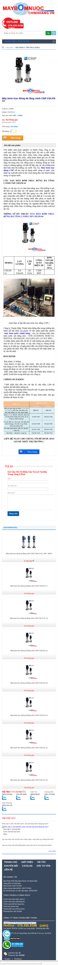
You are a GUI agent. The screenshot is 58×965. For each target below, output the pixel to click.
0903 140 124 (7, 805)
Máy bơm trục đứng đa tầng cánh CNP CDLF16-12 (29, 748)
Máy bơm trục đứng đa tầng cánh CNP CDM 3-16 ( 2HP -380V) (29, 554)
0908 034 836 (7, 794)
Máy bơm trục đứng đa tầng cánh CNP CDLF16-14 (29, 715)
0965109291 (35, 794)
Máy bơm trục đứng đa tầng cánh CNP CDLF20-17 (29, 586)
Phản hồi (13, 513)
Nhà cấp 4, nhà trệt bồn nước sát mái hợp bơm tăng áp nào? (25, 824)
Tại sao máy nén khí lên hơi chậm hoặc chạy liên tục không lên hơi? (28, 839)
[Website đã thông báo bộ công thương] (13, 948)
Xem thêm (52, 851)
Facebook (18, 959)
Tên (9, 479)
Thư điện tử (12, 486)
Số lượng (5, 131)
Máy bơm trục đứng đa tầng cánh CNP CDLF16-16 (29, 683)
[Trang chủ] (4, 47)
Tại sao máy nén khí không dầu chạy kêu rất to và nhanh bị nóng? (27, 845)
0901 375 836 (50, 794)
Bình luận (12, 493)
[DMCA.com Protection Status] (12, 940)
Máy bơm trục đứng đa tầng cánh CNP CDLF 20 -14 (29, 618)
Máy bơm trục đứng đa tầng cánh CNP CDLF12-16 (29, 780)
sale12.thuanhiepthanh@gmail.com (22, 923)
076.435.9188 (21, 794)
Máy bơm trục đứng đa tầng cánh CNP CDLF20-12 (29, 651)
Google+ (7, 959)
